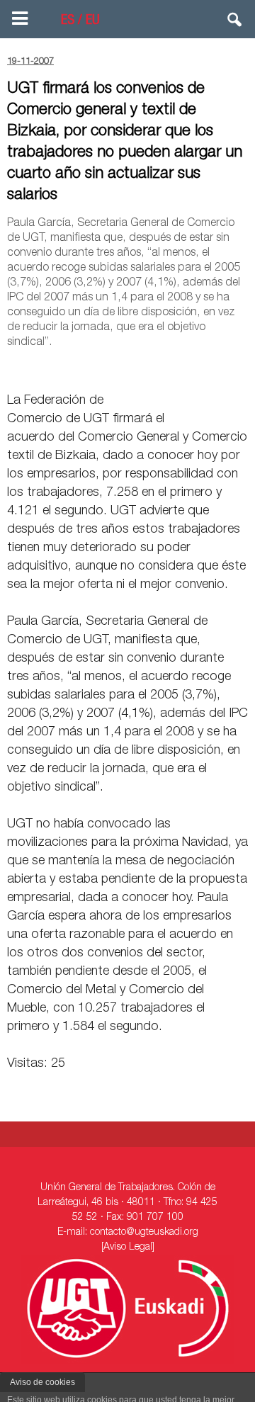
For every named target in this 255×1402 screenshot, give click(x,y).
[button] (235, 23)
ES (67, 21)
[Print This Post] (242, 367)
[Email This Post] (167, 367)
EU (93, 21)
